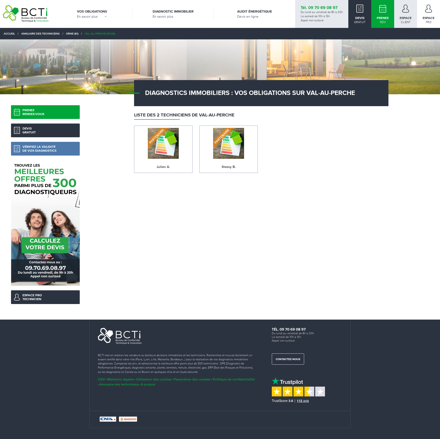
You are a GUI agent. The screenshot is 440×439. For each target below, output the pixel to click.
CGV (101, 379)
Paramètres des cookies (192, 379)
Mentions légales (120, 379)
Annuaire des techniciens (119, 384)
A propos (148, 384)
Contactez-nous (288, 359)
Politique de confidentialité (234, 379)
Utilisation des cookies (153, 379)
